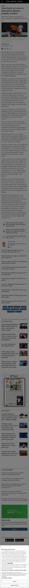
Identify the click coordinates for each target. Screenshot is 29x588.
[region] (14, 566)
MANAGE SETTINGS (14, 585)
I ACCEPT (14, 581)
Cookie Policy (10, 563)
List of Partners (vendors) (6, 578)
